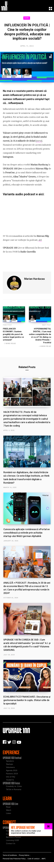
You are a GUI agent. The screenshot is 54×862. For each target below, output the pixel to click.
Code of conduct (34, 859)
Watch (8, 810)
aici (40, 239)
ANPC (44, 859)
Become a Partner (13, 837)
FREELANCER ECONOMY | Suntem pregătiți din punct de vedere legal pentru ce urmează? (13, 334)
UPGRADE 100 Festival (12, 757)
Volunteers (10, 767)
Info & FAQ (10, 777)
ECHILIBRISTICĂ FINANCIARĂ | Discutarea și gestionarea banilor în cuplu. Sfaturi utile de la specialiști (26, 700)
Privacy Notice (24, 855)
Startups (9, 764)
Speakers (10, 761)
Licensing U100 (12, 840)
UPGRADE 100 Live (10, 803)
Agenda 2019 (11, 770)
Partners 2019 (12, 774)
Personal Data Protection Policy (14, 859)
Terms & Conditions (10, 855)
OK (48, 826)
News (26, 18)
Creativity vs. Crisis (14, 786)
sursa (39, 140)
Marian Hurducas (34, 278)
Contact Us (10, 843)
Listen (8, 813)
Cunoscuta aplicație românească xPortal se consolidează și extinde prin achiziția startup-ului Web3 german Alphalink (26, 532)
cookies (25, 831)
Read (8, 807)
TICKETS (10, 780)
